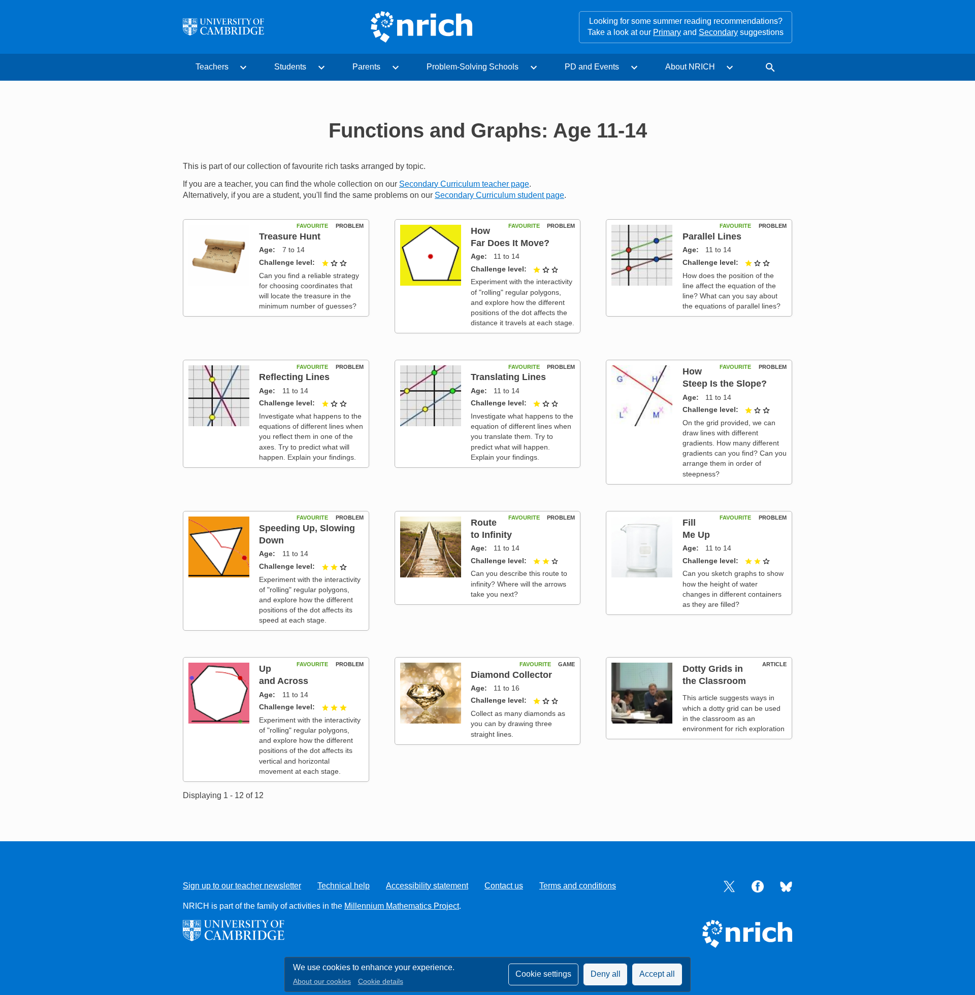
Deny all (606, 974)
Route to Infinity (491, 528)
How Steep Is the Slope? (724, 377)
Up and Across (283, 674)
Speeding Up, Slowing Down (307, 534)
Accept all (657, 974)
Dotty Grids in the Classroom (714, 674)
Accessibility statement (427, 885)
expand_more (243, 67)
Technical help (343, 885)
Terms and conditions (577, 885)
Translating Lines (508, 376)
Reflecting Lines (294, 376)
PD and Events (592, 66)
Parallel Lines (711, 236)
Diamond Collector (511, 674)
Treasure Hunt (289, 236)
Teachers (212, 66)
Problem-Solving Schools (472, 66)
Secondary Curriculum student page (499, 195)
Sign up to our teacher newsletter (242, 885)
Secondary (718, 32)
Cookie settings (543, 974)
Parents (366, 66)
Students (290, 66)
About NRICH (690, 66)
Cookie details (380, 981)
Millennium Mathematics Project (401, 906)
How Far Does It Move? (510, 236)
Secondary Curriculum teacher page (464, 184)
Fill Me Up (696, 528)
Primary (667, 32)
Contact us (503, 885)
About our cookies (322, 981)
